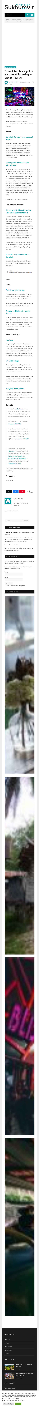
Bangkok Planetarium (15, 389)
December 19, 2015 (23, 439)
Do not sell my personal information (13, 1400)
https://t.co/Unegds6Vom (16, 456)
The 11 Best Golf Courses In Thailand (24, 1366)
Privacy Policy (8, 1346)
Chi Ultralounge (12, 361)
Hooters (9, 340)
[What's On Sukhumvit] (19, 6)
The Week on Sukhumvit (12, 532)
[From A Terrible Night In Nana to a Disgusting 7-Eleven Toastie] (19, 96)
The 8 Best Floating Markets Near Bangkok (24, 1375)
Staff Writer (14, 82)
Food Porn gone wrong (15, 290)
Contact (7, 1343)
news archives (14, 550)
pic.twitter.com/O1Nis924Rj (17, 458)
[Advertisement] (19, 43)
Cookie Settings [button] (8, 1404)
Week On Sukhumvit (10, 67)
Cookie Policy (8, 1350)
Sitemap (7, 1353)
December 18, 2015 (14, 424)
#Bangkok (11, 451)
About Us (7, 1339)
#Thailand (19, 409)
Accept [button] (18, 1404)
